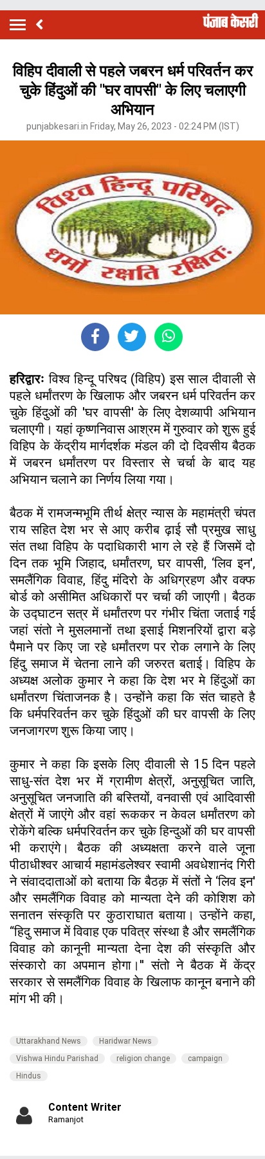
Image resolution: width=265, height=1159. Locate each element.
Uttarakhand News (48, 1041)
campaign (205, 1058)
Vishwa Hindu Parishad (57, 1058)
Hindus (28, 1075)
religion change (143, 1058)
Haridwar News (125, 1041)
